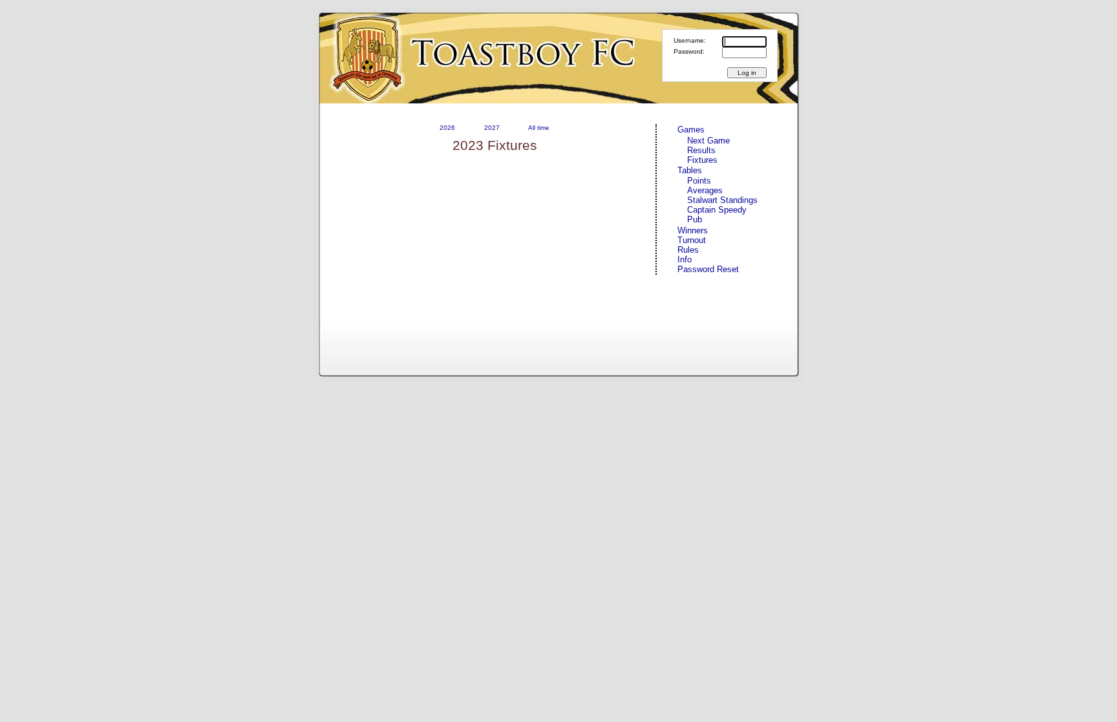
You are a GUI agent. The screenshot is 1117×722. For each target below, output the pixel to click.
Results (701, 150)
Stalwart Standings (722, 200)
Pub (694, 219)
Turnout (691, 240)
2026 (447, 127)
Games (691, 129)
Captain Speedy (717, 210)
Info (684, 259)
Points (699, 181)
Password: (689, 51)
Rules (688, 250)
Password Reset (708, 269)
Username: (690, 40)
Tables (689, 170)
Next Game (708, 140)
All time (538, 127)
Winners (692, 230)
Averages (705, 190)
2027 (492, 127)
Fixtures (702, 160)
